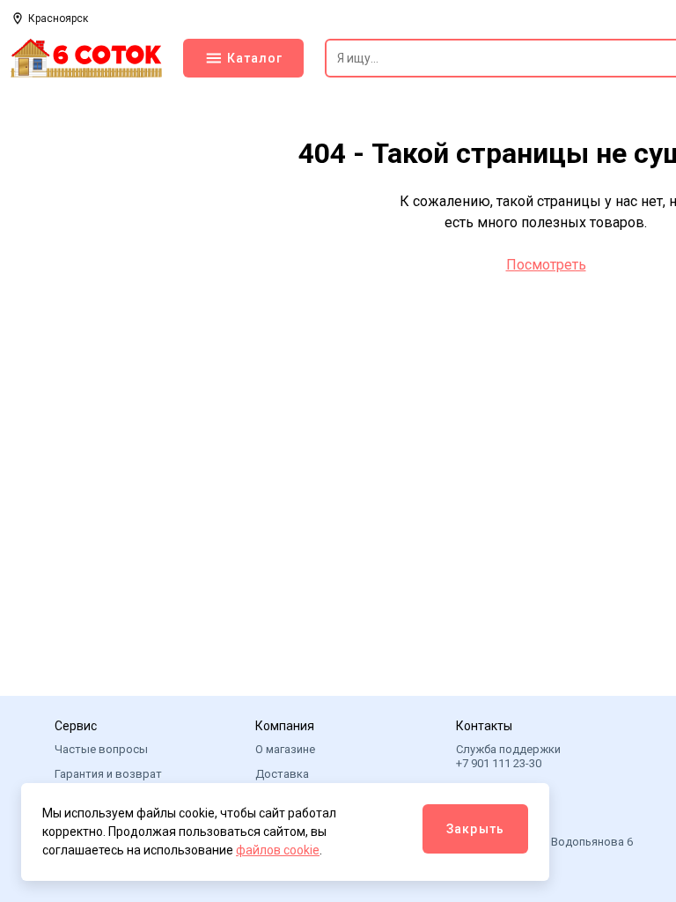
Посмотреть (546, 264)
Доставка (282, 773)
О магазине (285, 749)
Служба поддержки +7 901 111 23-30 (508, 756)
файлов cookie (278, 850)
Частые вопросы (101, 749)
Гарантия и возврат (108, 773)
